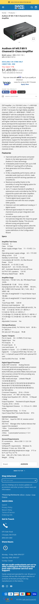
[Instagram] (7, 586)
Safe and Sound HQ (29, 599)
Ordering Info (7, 515)
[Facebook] (3, 586)
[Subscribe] (35, 480)
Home (4, 13)
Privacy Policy (7, 507)
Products (12, 13)
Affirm (22, 495)
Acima (28, 495)
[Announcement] (19, 2)
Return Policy (7, 510)
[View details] (5, 525)
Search (4, 505)
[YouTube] (11, 586)
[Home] (19, 7)
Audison (9, 55)
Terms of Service (8, 512)
